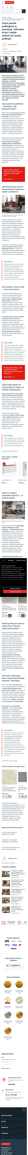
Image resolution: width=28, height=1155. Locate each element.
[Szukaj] (24, 11)
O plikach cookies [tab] (21, 560)
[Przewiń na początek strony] (23, 1109)
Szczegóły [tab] (11, 560)
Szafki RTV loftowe (5, 1064)
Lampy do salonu (5, 1062)
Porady (9, 17)
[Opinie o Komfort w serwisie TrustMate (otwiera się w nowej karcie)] (13, 966)
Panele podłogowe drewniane (8, 1059)
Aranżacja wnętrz (12, 51)
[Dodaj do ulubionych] (15, 464)
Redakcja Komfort (12, 44)
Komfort (4, 17)
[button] (3, 7)
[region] (13, 923)
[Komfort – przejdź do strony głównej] (6, 1144)
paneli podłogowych (15, 113)
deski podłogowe (17, 684)
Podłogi (19, 51)
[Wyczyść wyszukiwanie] (20, 11)
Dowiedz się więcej (18, 581)
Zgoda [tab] (3, 560)
